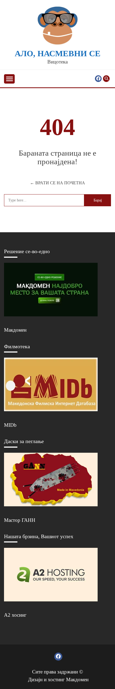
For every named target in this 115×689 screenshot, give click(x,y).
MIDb (10, 425)
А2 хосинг (15, 615)
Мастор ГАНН (19, 520)
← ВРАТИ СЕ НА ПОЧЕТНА (57, 183)
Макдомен (15, 330)
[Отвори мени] (9, 79)
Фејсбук (98, 78)
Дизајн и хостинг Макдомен (58, 679)
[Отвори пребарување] (106, 78)
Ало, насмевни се (58, 53)
